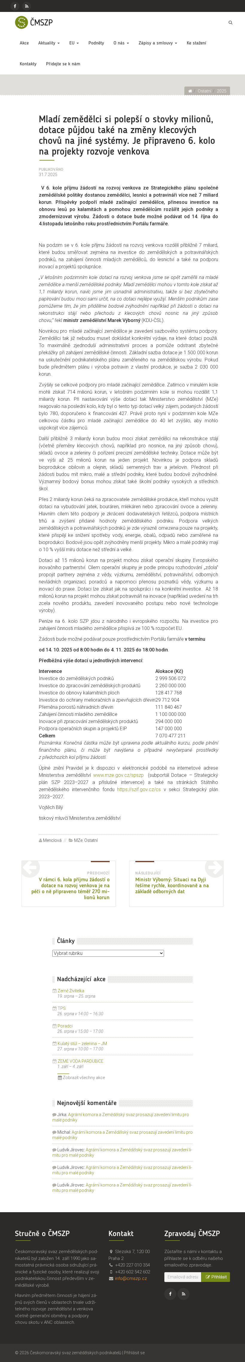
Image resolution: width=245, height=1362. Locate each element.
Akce (24, 43)
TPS (62, 1008)
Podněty (96, 43)
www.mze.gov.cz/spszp (118, 775)
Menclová (52, 840)
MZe (78, 840)
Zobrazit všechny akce (83, 1077)
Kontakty (28, 64)
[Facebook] (14, 6)
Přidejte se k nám (63, 64)
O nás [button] (120, 43)
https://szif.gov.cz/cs (139, 789)
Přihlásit (219, 1277)
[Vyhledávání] (230, 22)
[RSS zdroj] (26, 6)
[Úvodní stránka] (190, 91)
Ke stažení (196, 43)
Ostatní (91, 840)
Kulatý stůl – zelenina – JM (82, 1043)
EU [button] (72, 43)
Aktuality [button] (47, 43)
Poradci (65, 1026)
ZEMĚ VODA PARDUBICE (80, 1061)
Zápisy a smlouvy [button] (156, 43)
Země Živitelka (71, 990)
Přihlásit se (134, 1352)
